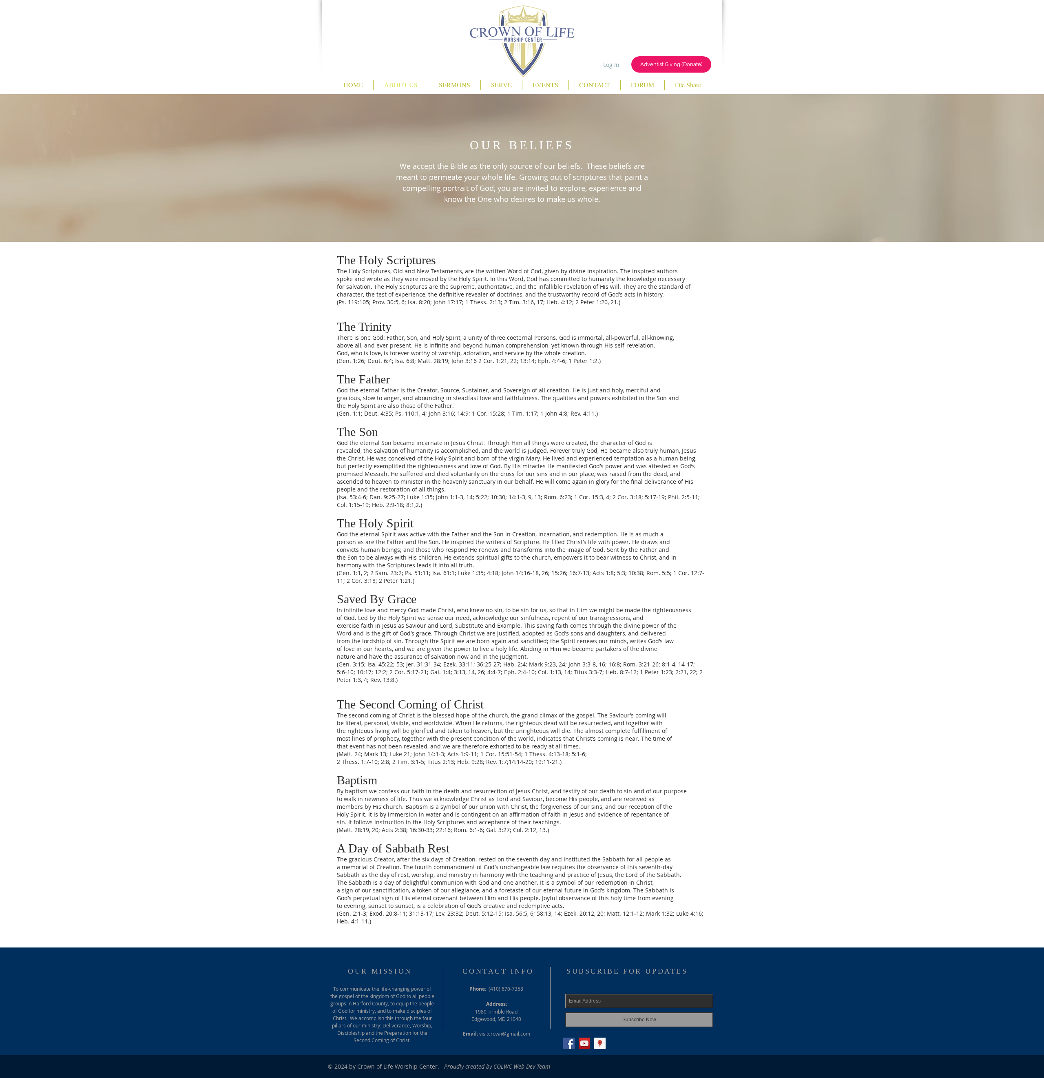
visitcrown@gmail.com (504, 1033)
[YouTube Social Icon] (584, 1043)
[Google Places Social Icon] (600, 1043)
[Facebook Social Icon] (569, 1043)
